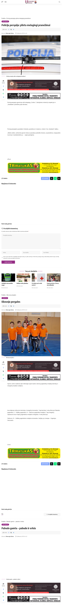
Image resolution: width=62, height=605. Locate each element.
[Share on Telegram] (13, 29)
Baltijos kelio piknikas (22, 283)
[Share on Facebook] (9, 29)
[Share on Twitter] (11, 29)
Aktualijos (5, 21)
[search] (59, 2)
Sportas (5, 298)
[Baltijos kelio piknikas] (23, 277)
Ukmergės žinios (10, 33)
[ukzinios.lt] (31, 2)
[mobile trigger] (3, 2)
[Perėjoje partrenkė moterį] (38, 277)
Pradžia (3, 18)
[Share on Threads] (58, 178)
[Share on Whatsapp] (3, 93)
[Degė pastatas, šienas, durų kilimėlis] (53, 277)
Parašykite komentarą (52, 514)
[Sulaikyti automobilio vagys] (8, 277)
